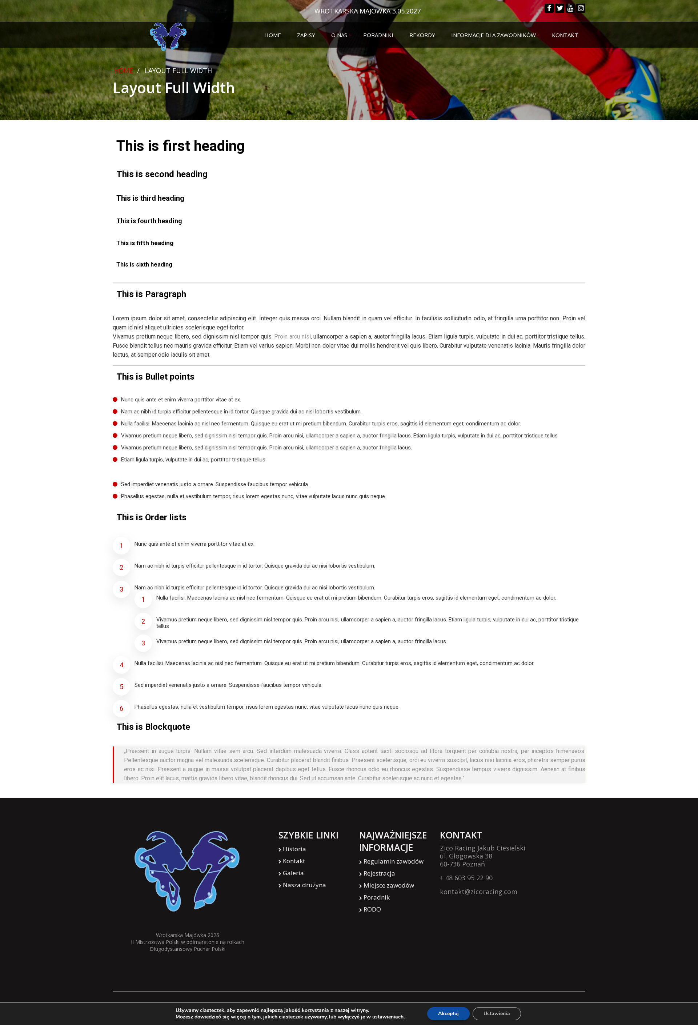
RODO (372, 909)
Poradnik (377, 897)
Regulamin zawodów (394, 861)
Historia (294, 849)
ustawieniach (388, 1017)
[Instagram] (580, 8)
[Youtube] (570, 8)
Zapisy (306, 35)
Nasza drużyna (304, 885)
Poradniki (378, 35)
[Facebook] (549, 8)
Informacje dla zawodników (493, 35)
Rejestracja (379, 873)
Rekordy (422, 35)
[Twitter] (559, 8)
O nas (339, 35)
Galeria (293, 873)
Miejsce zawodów (389, 885)
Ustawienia (497, 1013)
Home (272, 35)
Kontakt (565, 35)
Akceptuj (448, 1013)
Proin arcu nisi (292, 336)
